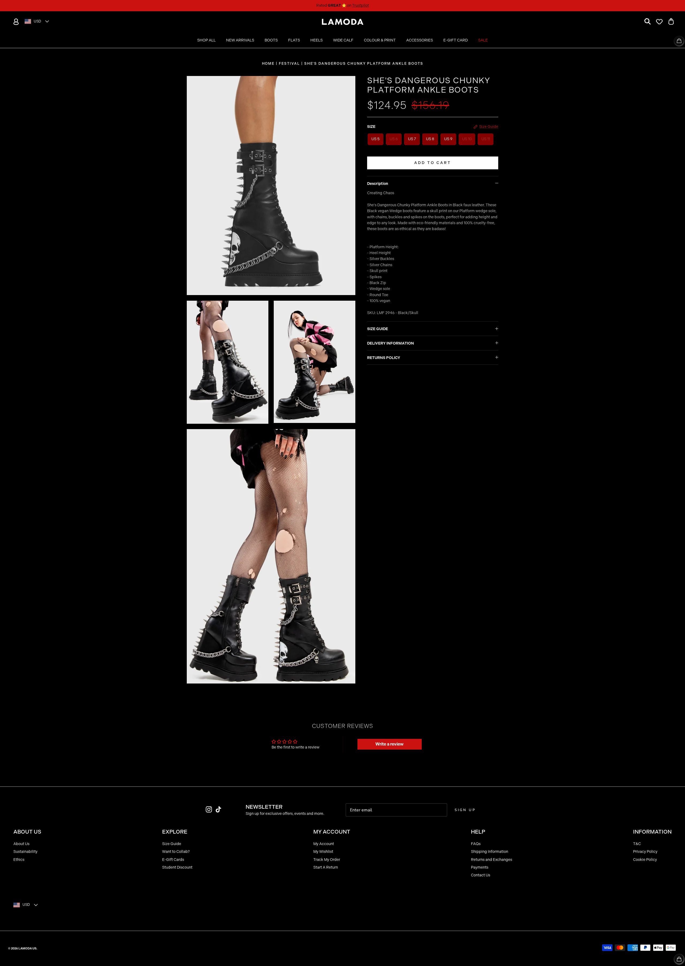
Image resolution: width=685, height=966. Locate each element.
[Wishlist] (659, 21)
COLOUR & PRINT (380, 40)
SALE (483, 40)
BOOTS (271, 40)
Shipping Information (489, 851)
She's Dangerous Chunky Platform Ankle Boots (363, 64)
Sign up (465, 810)
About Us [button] (27, 831)
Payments (479, 867)
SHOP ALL (206, 40)
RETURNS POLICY (383, 358)
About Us (21, 844)
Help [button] (478, 831)
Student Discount (177, 867)
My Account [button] (331, 831)
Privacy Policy (645, 851)
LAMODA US (27, 948)
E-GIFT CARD (455, 40)
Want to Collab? (176, 851)
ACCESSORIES (419, 40)
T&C (637, 844)
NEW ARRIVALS (240, 40)
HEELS (316, 40)
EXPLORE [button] (174, 831)
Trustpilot (360, 5)
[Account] (15, 21)
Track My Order (326, 859)
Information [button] (652, 831)
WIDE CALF (343, 40)
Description (377, 183)
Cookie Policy (645, 859)
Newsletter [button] (264, 807)
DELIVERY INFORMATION (390, 343)
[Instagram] (209, 809)
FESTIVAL (289, 64)
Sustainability (25, 851)
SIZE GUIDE (377, 329)
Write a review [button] (389, 744)
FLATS (294, 40)
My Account (323, 844)
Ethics (18, 859)
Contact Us (480, 875)
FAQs (476, 844)
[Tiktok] (218, 809)
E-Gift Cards (173, 859)
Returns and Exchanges (491, 859)
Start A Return (325, 867)
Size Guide (171, 844)
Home (268, 64)
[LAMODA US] (342, 22)
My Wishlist (323, 851)
